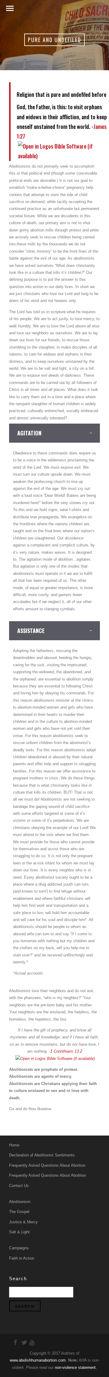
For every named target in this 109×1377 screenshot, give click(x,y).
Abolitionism (20, 1201)
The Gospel (19, 1211)
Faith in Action (21, 1258)
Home (14, 1145)
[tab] (54, 433)
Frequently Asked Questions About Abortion (47, 1165)
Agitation (29, 433)
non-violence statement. (76, 1367)
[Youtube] (29, 1342)
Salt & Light (19, 1232)
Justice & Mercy (23, 1222)
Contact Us (19, 1185)
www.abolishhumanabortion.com (38, 1360)
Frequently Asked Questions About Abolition (47, 1175)
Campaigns (19, 1248)
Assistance (31, 630)
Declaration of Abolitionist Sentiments (42, 1155)
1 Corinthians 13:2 (66, 1051)
